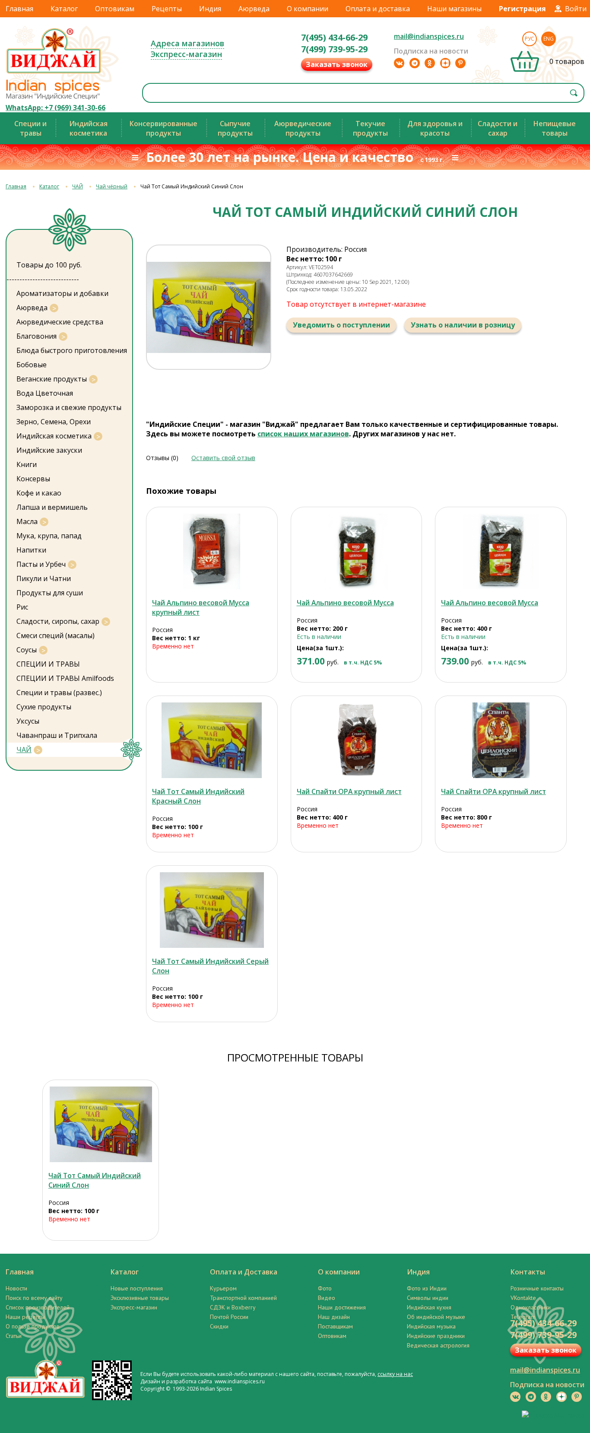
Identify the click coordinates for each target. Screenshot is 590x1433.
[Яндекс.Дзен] (445, 63)
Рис (22, 607)
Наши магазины (454, 8)
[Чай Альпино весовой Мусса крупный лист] (212, 551)
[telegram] (414, 63)
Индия (210, 8)
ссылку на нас (395, 1374)
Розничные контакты (537, 1288)
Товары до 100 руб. (49, 265)
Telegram (523, 1317)
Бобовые (31, 364)
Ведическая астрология (438, 1345)
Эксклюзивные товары (140, 1298)
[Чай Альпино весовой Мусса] (356, 551)
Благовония (36, 336)
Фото (325, 1288)
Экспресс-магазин (186, 54)
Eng (548, 38)
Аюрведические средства (59, 322)
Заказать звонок (337, 64)
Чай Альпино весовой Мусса (345, 602)
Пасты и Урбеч (41, 564)
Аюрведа (254, 8)
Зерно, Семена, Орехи (53, 421)
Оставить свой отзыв (223, 458)
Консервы (33, 478)
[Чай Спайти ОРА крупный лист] (356, 740)
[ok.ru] (430, 63)
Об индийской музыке (436, 1317)
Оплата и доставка (378, 8)
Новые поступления (137, 1288)
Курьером (223, 1288)
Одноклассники (531, 1307)
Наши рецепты (25, 1317)
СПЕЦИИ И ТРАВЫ (48, 664)
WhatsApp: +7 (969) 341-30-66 (55, 107)
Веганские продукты (51, 379)
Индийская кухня (429, 1307)
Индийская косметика (54, 436)
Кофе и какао (38, 493)
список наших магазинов (303, 433)
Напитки (31, 550)
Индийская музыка (431, 1326)
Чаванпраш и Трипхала (56, 735)
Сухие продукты (43, 707)
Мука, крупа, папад (49, 535)
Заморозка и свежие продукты (68, 407)
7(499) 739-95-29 (334, 49)
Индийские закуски (49, 450)
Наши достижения (342, 1307)
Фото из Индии (427, 1288)
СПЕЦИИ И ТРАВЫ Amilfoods (65, 678)
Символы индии (427, 1298)
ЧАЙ (77, 186)
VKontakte (523, 1298)
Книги (26, 464)
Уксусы (27, 721)
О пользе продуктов (33, 1326)
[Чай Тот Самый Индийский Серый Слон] (212, 910)
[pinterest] (460, 63)
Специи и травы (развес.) (59, 692)
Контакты (528, 1272)
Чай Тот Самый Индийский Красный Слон (198, 796)
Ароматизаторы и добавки (62, 293)
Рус (529, 38)
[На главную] (54, 73)
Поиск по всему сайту (34, 1298)
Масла (27, 521)
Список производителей (38, 1307)
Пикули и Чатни (43, 578)
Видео (326, 1298)
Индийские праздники (436, 1336)
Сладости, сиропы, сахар (57, 621)
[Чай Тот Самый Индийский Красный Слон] (212, 740)
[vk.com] (399, 63)
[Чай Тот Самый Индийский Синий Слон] (100, 1124)
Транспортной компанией (243, 1298)
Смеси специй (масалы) (55, 635)
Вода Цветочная (44, 393)
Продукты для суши (49, 592)
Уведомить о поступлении (341, 325)
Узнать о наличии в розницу (463, 325)
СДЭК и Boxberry (233, 1307)
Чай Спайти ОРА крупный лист (349, 791)
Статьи (14, 1336)
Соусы (26, 650)
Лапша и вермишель (52, 507)
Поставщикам (335, 1326)
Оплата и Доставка (243, 1272)
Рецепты (167, 8)
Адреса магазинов (187, 43)
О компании (307, 8)
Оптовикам (114, 8)
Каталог (64, 8)
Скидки (219, 1326)
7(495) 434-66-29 (334, 37)
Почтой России (229, 1317)
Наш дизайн (334, 1317)
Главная (19, 8)
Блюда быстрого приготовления (71, 350)
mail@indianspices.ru (429, 36)
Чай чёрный (111, 186)
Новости (16, 1288)
